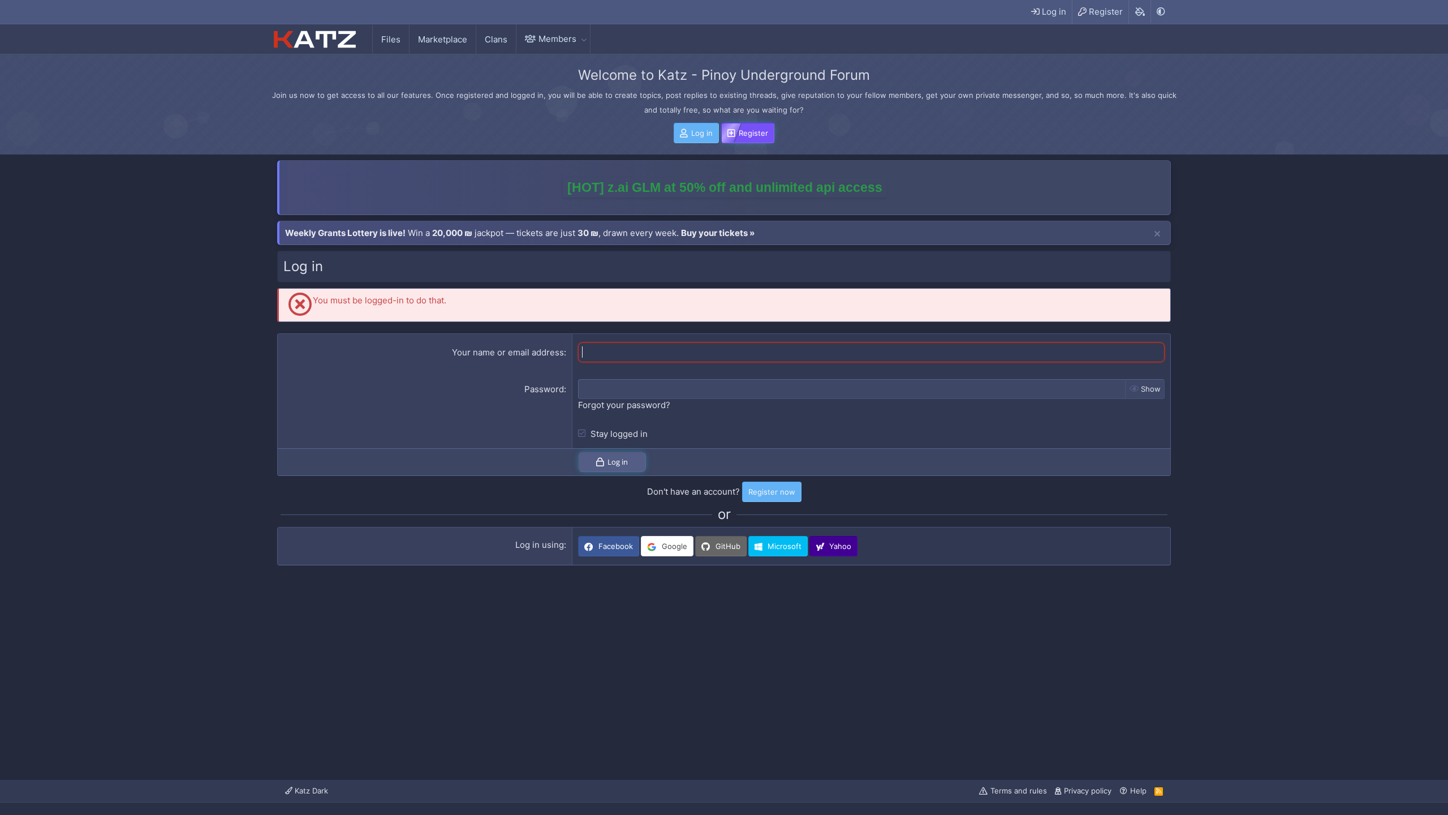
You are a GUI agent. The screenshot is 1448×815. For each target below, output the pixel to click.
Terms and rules (1018, 790)
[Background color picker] (1139, 12)
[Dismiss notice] (1157, 234)
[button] (584, 38)
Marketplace (442, 39)
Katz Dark (310, 790)
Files (390, 39)
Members (557, 38)
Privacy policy (1087, 790)
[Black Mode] (1160, 11)
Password (544, 389)
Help (1138, 790)
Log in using (539, 544)
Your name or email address (508, 352)
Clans (496, 39)
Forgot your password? (624, 405)
